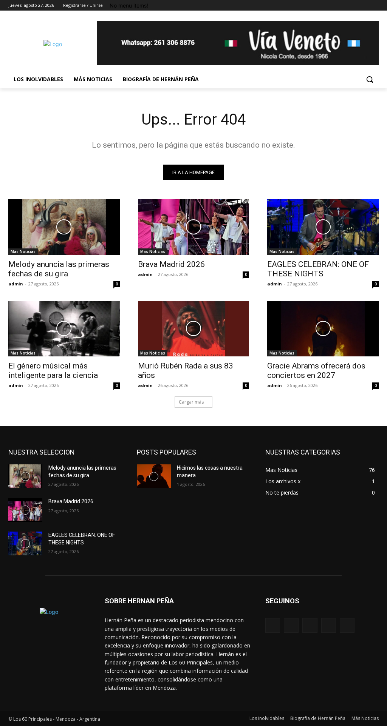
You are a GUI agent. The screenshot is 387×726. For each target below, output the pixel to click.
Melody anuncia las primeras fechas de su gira (58, 269)
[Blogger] (272, 625)
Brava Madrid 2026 (171, 264)
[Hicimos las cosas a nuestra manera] (154, 476)
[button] (370, 79)
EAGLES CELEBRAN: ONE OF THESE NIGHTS (318, 269)
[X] (353, 5)
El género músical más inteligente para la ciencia (53, 370)
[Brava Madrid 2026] (193, 226)
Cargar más (191, 402)
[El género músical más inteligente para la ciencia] (64, 328)
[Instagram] (343, 5)
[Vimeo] (363, 5)
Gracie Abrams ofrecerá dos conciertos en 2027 (316, 370)
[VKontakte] (347, 625)
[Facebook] (332, 5)
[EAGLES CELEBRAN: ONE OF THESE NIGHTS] (323, 226)
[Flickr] (309, 625)
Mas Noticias (23, 251)
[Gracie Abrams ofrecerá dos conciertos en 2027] (323, 328)
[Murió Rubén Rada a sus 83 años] (193, 328)
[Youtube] (374, 5)
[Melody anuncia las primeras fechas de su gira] (64, 226)
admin (15, 284)
